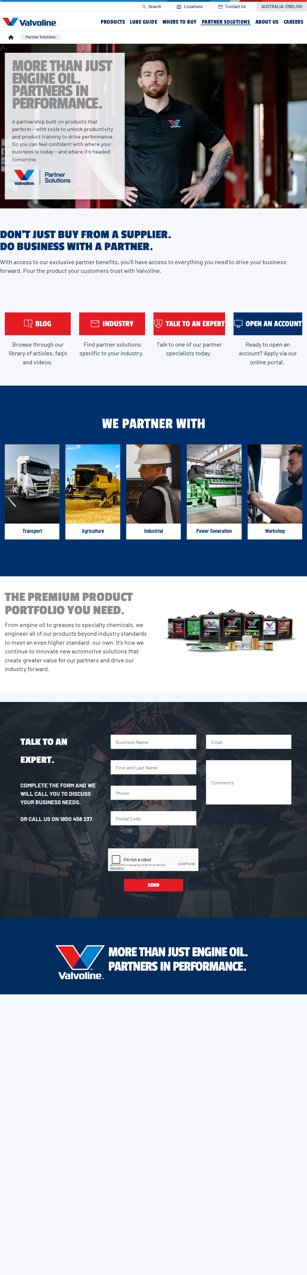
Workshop (275, 530)
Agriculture (93, 530)
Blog (43, 323)
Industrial (153, 530)
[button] (112, 22)
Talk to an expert (195, 323)
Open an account (274, 323)
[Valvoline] (31, 22)
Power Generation (214, 530)
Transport (32, 530)
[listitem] (151, 6)
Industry (118, 323)
